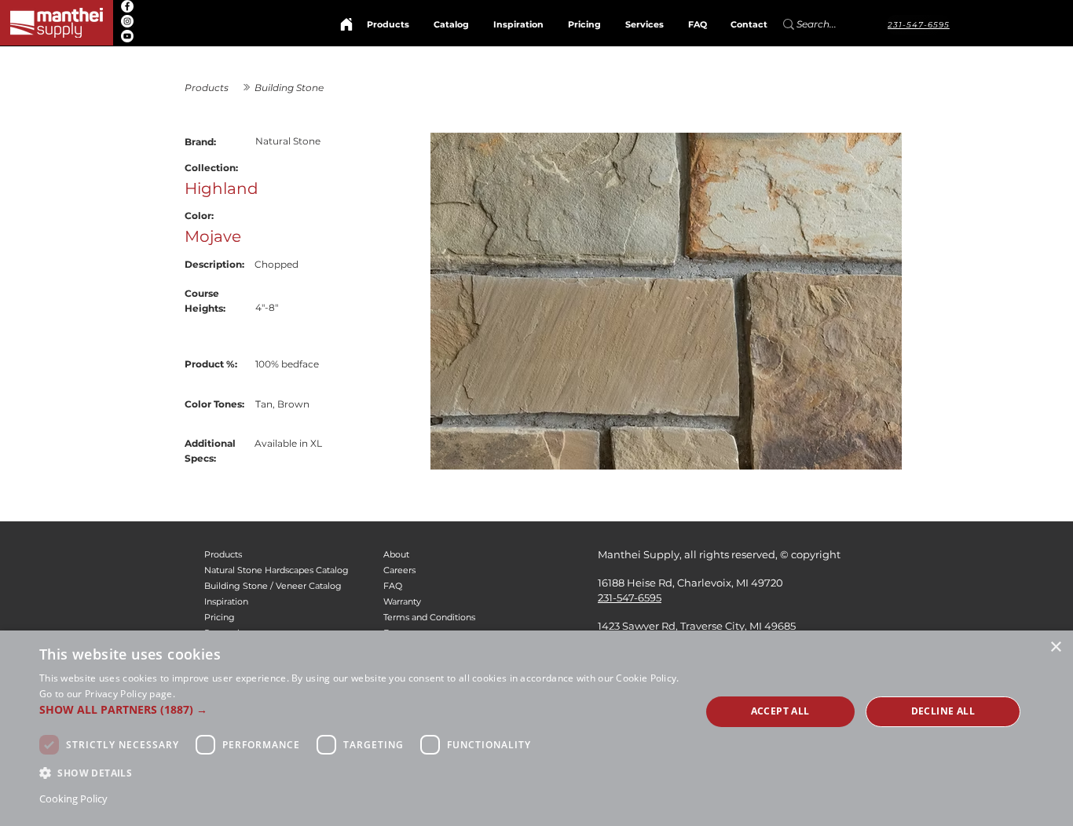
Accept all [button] (780, 711)
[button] (359, 709)
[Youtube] (127, 36)
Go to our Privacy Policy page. (107, 693)
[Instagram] (127, 21)
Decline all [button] (943, 711)
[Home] (346, 24)
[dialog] (536, 728)
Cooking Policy (73, 798)
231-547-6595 (629, 597)
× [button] (1055, 647)
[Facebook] (127, 6)
